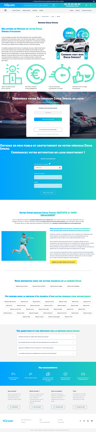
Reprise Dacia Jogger (56, 286)
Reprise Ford (87, 301)
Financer (78, 10)
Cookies (32, 430)
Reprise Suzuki (87, 313)
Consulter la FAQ (59, 407)
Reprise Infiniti (48, 305)
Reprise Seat (74, 313)
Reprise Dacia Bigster (73, 286)
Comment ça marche (87, 10)
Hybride (41, 10)
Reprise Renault (47, 313)
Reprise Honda (21, 305)
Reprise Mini (81, 309)
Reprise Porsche (62, 313)
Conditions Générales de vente (62, 430)
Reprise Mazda (58, 309)
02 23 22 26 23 (15, 407)
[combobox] (39, 5)
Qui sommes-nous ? (26, 419)
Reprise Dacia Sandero (39, 286)
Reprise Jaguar (62, 305)
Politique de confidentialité (49, 430)
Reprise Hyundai (35, 305)
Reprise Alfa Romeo (10, 301)
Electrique (35, 10)
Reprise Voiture (45, 16)
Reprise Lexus (30, 309)
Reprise (71, 10)
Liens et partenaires (45, 422)
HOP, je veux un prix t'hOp (48, 119)
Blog (41, 419)
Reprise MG (70, 309)
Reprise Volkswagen (54, 316)
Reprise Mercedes (44, 309)
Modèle (36, 182)
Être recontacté (37, 407)
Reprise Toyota (39, 316)
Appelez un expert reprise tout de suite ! (63, 262)
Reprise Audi (24, 301)
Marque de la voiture (39, 173)
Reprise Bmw (36, 301)
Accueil (37, 16)
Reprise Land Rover (15, 309)
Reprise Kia (86, 305)
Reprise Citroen (49, 301)
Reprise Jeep (74, 305)
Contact (23, 422)
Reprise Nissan (8, 313)
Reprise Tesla (26, 316)
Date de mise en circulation (41, 164)
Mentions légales (38, 430)
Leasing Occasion (26, 10)
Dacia (53, 16)
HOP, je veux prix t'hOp (48, 192)
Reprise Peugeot (33, 313)
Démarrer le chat (81, 407)
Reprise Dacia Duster (22, 286)
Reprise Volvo (68, 316)
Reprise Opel (20, 313)
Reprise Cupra (63, 301)
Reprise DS (9, 305)
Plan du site (61, 422)
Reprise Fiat (75, 301)
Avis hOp (60, 419)
